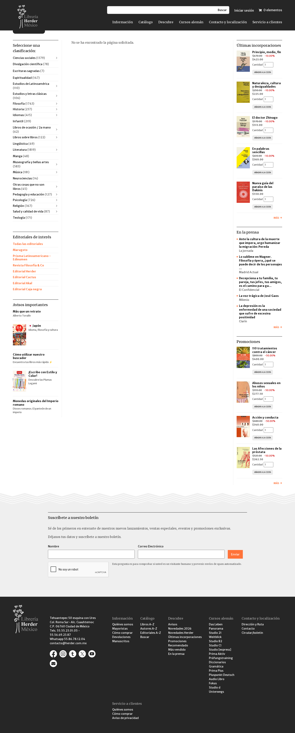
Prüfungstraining (221, 658)
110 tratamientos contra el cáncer (264, 350)
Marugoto (20, 250)
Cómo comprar (122, 633)
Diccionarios (217, 662)
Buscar (144, 637)
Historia (22, 109)
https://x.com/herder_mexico (82, 653)
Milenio (244, 300)
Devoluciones (121, 637)
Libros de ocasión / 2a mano (32, 129)
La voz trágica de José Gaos (259, 296)
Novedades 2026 (179, 628)
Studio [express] (220, 649)
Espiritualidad (26, 78)
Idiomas (22, 115)
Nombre (53, 546)
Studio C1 (215, 645)
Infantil (22, 121)
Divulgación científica (31, 64)
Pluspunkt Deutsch (221, 675)
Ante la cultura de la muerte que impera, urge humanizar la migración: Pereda (259, 243)
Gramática (216, 666)
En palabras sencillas (260, 150)
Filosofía (23, 103)
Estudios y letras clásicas (30, 96)
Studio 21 (215, 633)
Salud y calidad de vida (31, 211)
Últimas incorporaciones (185, 637)
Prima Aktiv (217, 654)
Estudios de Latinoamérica (31, 86)
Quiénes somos (122, 624)
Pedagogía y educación (32, 194)
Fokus (213, 683)
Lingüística (23, 144)
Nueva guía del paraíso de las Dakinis (262, 186)
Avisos (172, 624)
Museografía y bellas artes (31, 164)
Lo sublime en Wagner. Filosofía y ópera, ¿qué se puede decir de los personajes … (260, 262)
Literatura (24, 150)
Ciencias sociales (29, 58)
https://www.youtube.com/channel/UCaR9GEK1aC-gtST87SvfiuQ (92, 653)
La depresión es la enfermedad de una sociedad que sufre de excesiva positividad (260, 311)
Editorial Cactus (24, 277)
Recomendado (178, 645)
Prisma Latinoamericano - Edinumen (32, 257)
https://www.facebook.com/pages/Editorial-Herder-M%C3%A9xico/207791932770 (53, 653)
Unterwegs (216, 692)
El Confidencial (249, 290)
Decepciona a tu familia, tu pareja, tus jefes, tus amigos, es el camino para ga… (260, 282)
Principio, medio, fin (266, 52)
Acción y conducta (265, 417)
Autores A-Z (148, 628)
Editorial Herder (24, 271)
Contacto (248, 628)
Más (276, 217)
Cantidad (257, 64)
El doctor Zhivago (265, 117)
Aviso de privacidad (125, 718)
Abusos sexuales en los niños (266, 384)
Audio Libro (216, 679)
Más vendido (177, 649)
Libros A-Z (147, 624)
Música (21, 172)
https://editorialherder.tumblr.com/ (72, 653)
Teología (22, 217)
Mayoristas (120, 628)
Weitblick (215, 637)
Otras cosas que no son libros (28, 187)
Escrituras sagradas (28, 71)
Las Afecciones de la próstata (267, 450)
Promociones (177, 641)
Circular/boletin (252, 633)
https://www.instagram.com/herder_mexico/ (63, 653)
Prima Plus (216, 670)
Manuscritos (120, 641)
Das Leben (216, 624)
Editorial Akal (22, 283)
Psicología (24, 200)
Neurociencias (25, 178)
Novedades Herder (180, 633)
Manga (21, 156)
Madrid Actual (248, 272)
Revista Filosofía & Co (28, 265)
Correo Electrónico (151, 546)
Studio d (214, 687)
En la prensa (176, 654)
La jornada (246, 251)
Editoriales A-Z (150, 633)
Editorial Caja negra (27, 289)
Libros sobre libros (29, 137)
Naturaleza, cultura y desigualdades (266, 85)
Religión (22, 206)
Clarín (243, 321)
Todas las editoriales (28, 244)
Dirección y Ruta (253, 624)
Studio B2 (215, 641)
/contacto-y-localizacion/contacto (53, 663)
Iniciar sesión (244, 10)
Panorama (216, 628)
